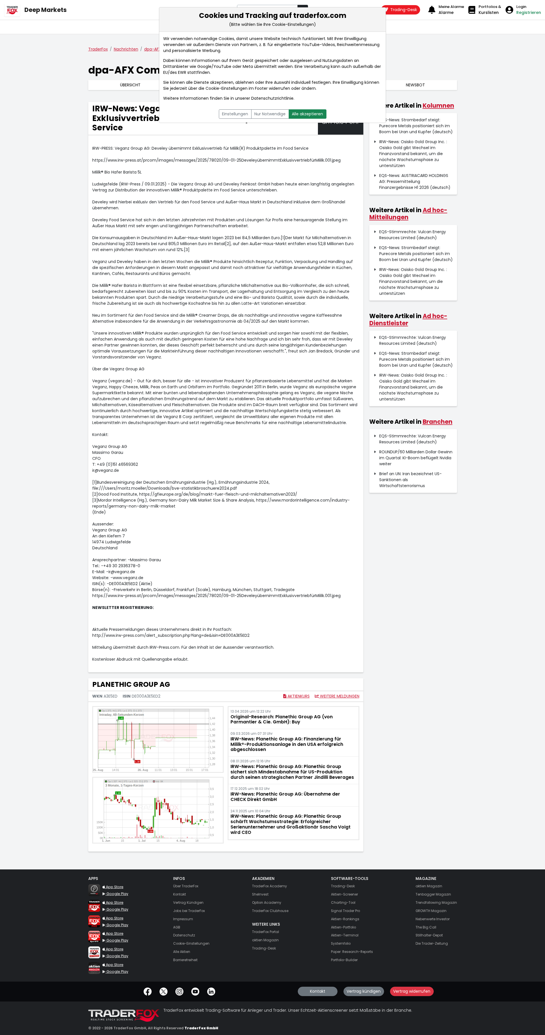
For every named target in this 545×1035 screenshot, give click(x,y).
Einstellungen (235, 114)
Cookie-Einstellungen (227, 88)
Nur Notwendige (270, 114)
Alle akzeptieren (307, 114)
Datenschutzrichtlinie (272, 98)
